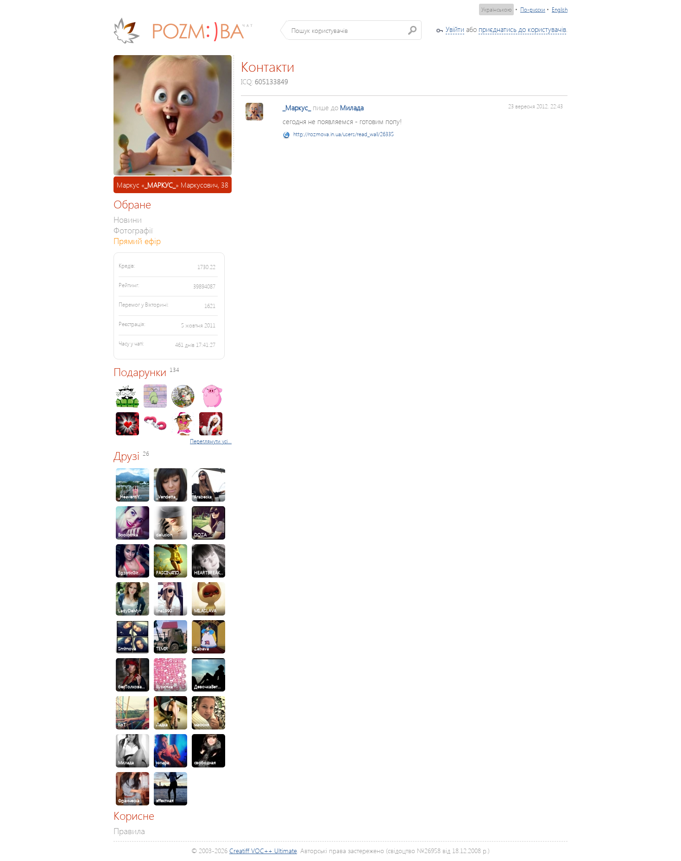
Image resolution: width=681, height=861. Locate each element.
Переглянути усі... (211, 441)
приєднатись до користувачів (522, 29)
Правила (129, 830)
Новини (128, 219)
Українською (496, 9)
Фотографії (133, 230)
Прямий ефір (137, 240)
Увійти (455, 29)
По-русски (532, 9)
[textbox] (354, 30)
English (560, 9)
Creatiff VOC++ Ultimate (263, 850)
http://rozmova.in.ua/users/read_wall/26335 (343, 134)
